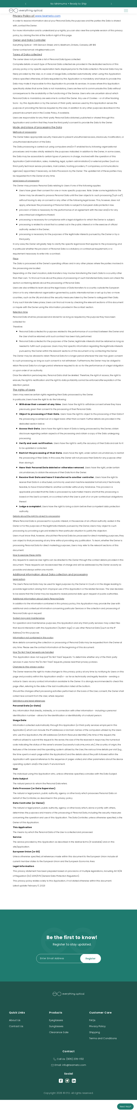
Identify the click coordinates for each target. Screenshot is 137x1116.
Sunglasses (56, 1026)
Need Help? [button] (125, 1106)
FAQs (92, 1020)
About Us (14, 1020)
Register (91, 958)
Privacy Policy (97, 1026)
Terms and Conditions (103, 1038)
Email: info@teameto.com (70, 1065)
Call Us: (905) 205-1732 (70, 1059)
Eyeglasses (56, 1020)
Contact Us (16, 1026)
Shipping (94, 1032)
